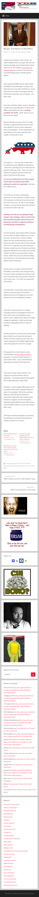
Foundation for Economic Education (16, 851)
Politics (28, 463)
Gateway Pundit (9, 854)
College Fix (7, 832)
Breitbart (6, 820)
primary (32, 466)
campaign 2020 (11, 463)
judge (18, 466)
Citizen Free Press (9, 829)
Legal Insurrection (10, 860)
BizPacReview (8, 814)
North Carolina (25, 466)
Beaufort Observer (10, 811)
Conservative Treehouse (12, 839)
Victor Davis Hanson (10, 885)
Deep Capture (8, 845)
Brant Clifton (27, 52)
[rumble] (25, 561)
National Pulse (8, 863)
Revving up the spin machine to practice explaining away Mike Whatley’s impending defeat (17, 690)
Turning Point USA (10, 882)
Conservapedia (9, 835)
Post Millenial (8, 866)
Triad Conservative (10, 879)
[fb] (21, 561)
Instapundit (7, 857)
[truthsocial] (13, 561)
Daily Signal (7, 842)
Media (18, 463)
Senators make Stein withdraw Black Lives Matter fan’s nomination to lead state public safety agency (18, 742)
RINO (5, 468)
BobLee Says (8, 817)
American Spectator (10, 807)
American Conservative (11, 804)
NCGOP (23, 463)
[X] (17, 561)
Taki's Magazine (9, 876)
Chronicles (7, 826)
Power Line (7, 870)
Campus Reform (9, 823)
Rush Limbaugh (9, 873)
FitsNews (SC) (8, 848)
